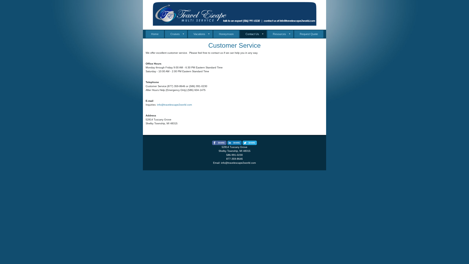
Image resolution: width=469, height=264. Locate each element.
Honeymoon (226, 34)
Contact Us (252, 34)
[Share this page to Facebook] (219, 143)
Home (154, 34)
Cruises (175, 34)
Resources (279, 34)
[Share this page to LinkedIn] (234, 143)
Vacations (199, 34)
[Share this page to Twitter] (250, 143)
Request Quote (309, 34)
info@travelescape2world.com (174, 104)
